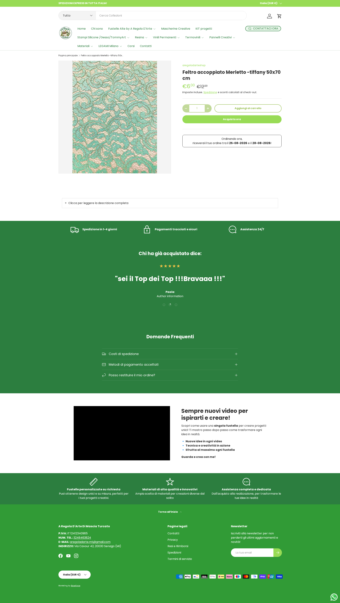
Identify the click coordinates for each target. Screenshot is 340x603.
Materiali (83, 46)
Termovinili (192, 37)
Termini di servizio (180, 559)
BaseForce (75, 585)
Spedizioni (174, 552)
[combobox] (152, 15)
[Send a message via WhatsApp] (334, 597)
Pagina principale (68, 55)
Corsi (131, 46)
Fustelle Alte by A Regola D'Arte (130, 29)
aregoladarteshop (194, 65)
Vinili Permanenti (164, 37)
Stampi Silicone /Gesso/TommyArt (101, 37)
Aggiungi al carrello (248, 108)
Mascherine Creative (175, 29)
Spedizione (210, 92)
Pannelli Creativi (220, 37)
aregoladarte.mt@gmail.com (90, 542)
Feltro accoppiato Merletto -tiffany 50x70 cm (102, 55)
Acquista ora (232, 119)
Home (81, 29)
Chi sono (97, 29)
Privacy (173, 540)
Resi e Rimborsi (178, 546)
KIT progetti (204, 29)
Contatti (146, 46)
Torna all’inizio (168, 512)
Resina (139, 37)
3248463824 (82, 538)
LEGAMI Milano (108, 46)
